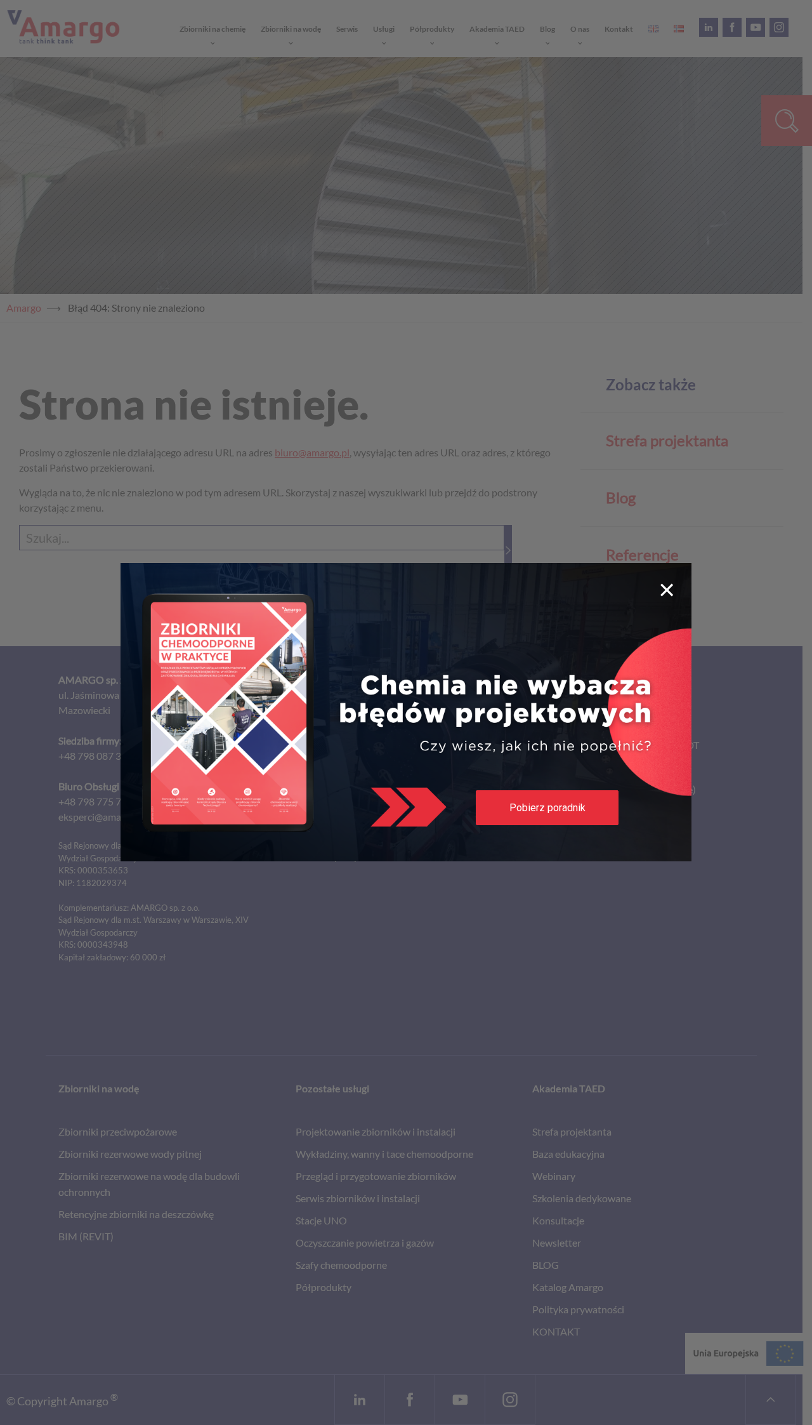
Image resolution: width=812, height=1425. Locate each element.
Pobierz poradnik (547, 808)
